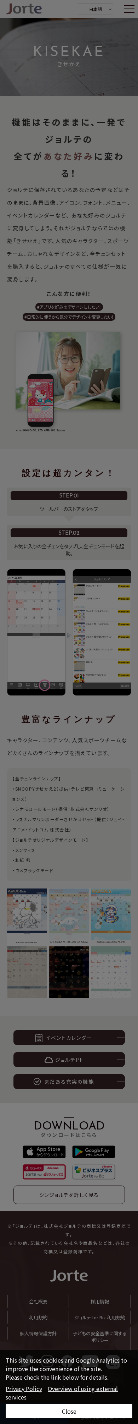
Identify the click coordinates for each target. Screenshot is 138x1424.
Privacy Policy (24, 1388)
